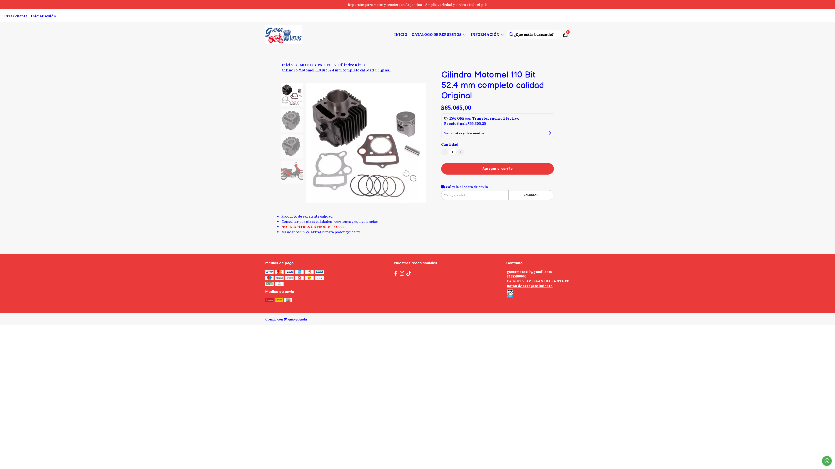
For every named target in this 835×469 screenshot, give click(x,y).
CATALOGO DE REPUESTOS (437, 34)
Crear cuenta (15, 15)
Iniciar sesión (43, 15)
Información (485, 34)
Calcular (530, 195)
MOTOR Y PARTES (316, 64)
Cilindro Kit (349, 64)
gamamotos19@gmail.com (529, 271)
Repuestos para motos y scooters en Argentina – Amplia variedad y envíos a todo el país (417, 4)
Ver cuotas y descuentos (464, 133)
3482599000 (516, 276)
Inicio (400, 34)
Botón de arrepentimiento (530, 285)
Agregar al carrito (498, 169)
